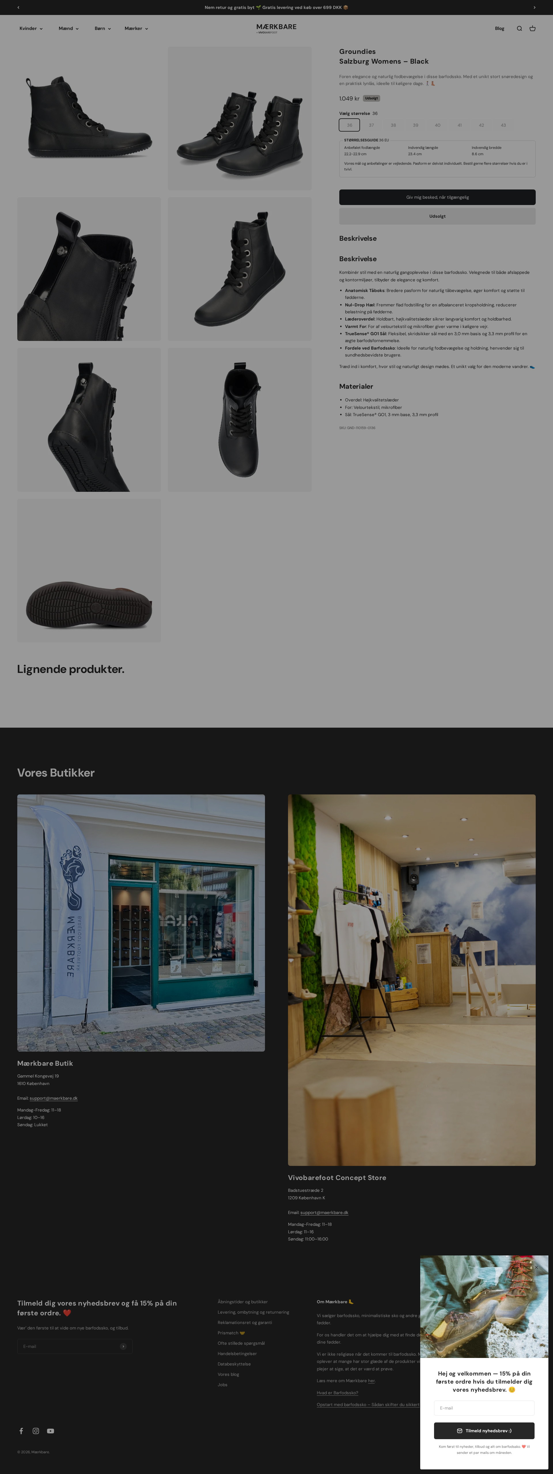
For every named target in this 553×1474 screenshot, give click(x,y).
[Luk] (536, 1267)
